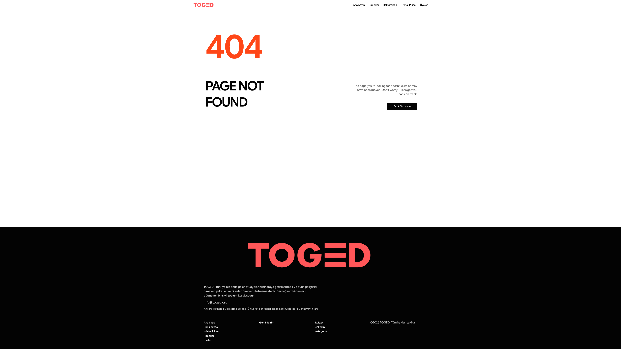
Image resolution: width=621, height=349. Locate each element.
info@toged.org (215, 302)
